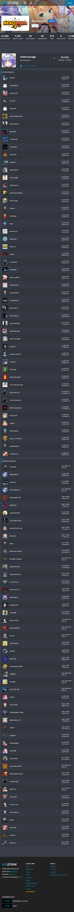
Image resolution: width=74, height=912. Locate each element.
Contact (29, 878)
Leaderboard (44, 26)
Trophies (35, 26)
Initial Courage (28, 56)
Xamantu (12, 874)
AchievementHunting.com (59, 875)
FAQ (27, 866)
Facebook (53, 872)
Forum (57, 26)
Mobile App (29, 869)
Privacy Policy (31, 886)
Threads (53, 866)
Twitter (53, 869)
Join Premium (30, 892)
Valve (20, 877)
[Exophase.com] (11, 3)
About (28, 875)
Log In (70, 3)
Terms (28, 889)
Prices (52, 26)
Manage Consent (32, 883)
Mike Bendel (14, 871)
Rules (28, 872)
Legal (28, 880)
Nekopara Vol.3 (39, 21)
